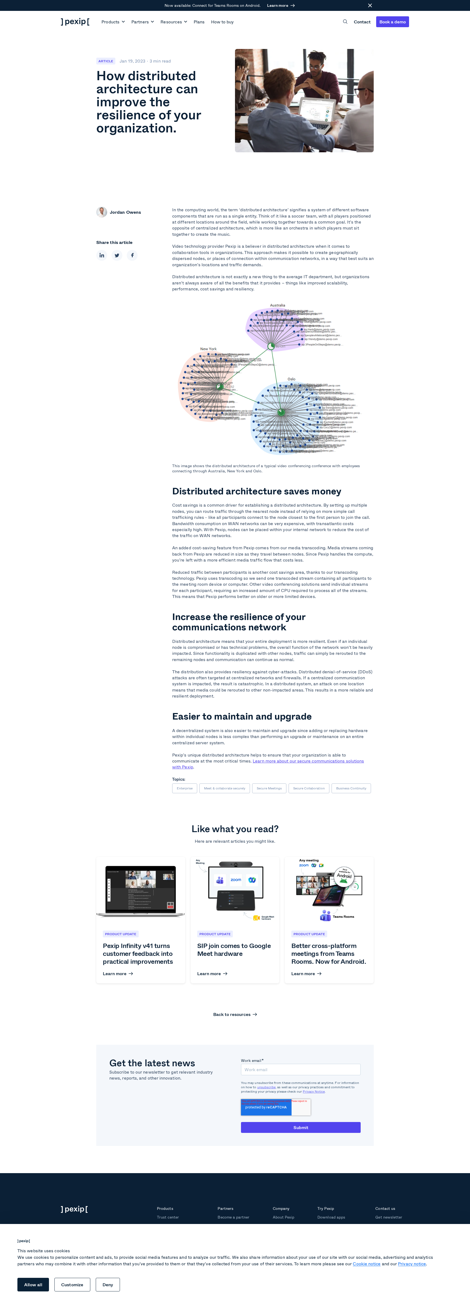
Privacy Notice (314, 1091)
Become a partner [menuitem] (233, 1217)
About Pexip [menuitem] (283, 1217)
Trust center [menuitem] (168, 1217)
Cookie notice (367, 1263)
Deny (108, 1284)
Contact (362, 21)
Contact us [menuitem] (385, 1208)
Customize (72, 1284)
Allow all (33, 1284)
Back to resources (232, 1014)
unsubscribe (266, 1087)
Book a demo (392, 21)
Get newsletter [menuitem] (388, 1217)
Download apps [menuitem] (331, 1217)
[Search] (345, 21)
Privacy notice (412, 1263)
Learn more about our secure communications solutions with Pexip (268, 763)
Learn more (277, 5)
